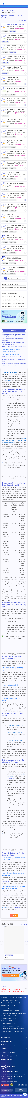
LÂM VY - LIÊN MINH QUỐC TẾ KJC (15, 69)
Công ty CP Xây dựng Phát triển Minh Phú (16, 48)
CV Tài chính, (21, 1028)
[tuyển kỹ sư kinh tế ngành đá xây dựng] (3, 206)
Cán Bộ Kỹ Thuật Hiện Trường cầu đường (16, 193)
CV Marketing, (13, 1013)
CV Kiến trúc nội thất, (7, 1021)
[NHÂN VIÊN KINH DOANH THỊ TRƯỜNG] (3, 121)
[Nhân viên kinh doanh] (3, 174)
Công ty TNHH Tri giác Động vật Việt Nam (16, 227)
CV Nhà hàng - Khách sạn (15, 1031)
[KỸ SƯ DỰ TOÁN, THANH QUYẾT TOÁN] (3, 163)
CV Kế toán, (15, 1008)
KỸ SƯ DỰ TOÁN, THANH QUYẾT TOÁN (16, 162)
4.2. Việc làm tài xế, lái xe (9, 352)
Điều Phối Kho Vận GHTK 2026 (15, 56)
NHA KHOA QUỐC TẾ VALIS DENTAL (16, 100)
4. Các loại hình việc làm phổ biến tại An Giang (14, 347)
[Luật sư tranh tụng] (3, 258)
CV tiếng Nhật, (13, 1000)
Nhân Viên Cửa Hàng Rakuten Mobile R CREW (15, 109)
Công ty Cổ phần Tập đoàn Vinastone (16, 206)
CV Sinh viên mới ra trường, (8, 1018)
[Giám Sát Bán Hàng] (3, 79)
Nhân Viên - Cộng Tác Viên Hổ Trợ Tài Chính (16, 151)
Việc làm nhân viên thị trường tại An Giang (14, 287)
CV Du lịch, (19, 1026)
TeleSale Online (11, 215)
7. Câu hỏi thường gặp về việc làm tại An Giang (14, 363)
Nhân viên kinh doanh (13, 172)
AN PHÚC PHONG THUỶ (13, 216)
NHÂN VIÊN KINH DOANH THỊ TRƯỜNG (15, 120)
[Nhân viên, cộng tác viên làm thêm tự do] (3, 184)
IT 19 (6, 958)
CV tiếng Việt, (22, 997)
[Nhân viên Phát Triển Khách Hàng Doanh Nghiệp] (3, 269)
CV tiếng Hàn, (4, 1000)
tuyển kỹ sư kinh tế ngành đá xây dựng (16, 204)
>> (23, 278)
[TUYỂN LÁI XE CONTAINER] (3, 132)
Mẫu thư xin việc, (16, 1003)
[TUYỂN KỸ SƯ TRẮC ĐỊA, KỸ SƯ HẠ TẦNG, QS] (3, 26)
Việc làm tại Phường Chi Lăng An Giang (13, 306)
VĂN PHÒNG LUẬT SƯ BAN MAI (14, 259)
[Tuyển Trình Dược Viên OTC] (3, 142)
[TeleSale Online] (3, 216)
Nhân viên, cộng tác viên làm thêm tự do (15, 183)
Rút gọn (14, 915)
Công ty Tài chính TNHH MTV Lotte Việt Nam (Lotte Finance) (16, 153)
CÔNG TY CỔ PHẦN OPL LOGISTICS (16, 132)
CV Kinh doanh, (5, 1010)
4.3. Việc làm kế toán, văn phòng (11, 354)
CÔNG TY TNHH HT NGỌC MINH (15, 26)
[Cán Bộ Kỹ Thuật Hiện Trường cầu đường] (3, 195)
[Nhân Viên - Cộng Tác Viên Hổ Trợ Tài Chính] (3, 153)
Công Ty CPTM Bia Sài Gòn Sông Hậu (16, 79)
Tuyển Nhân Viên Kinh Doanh (15, 35)
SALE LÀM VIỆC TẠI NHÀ (14, 67)
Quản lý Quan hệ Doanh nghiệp (15, 225)
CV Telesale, (12, 1028)
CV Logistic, (4, 1031)
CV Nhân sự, (18, 1010)
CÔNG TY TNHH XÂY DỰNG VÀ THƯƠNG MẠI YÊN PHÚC (14, 164)
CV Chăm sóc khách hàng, (8, 1023)
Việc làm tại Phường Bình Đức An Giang (13, 297)
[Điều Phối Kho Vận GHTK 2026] (3, 58)
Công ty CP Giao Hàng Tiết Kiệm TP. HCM (16, 58)
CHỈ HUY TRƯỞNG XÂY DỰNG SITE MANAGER (17, 46)
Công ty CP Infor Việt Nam (13, 121)
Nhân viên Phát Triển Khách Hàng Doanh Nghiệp (16, 267)
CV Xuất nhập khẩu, (12, 1015)
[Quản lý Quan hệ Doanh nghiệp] (3, 227)
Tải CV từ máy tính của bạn (10, 975)
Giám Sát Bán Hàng (12, 77)
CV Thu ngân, (4, 1028)
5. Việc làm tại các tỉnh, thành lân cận (11, 357)
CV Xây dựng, (22, 1013)
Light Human (10, 269)
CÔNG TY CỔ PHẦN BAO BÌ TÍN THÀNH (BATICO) (16, 174)
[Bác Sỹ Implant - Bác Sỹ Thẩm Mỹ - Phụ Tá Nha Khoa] (3, 100)
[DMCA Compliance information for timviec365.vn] (11, 1085)
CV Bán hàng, (4, 1013)
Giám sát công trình (12, 236)
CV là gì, (14, 1005)
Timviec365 (10, 778)
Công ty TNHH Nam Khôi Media (15, 185)
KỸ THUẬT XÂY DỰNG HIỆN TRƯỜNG (14, 246)
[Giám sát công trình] (3, 237)
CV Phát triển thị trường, (7, 1026)
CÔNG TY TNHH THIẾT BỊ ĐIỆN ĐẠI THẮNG (15, 237)
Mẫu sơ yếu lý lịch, (6, 1005)
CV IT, (11, 1010)
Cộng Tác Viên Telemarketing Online (15, 88)
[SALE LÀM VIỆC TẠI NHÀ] (3, 68)
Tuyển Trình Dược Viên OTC (15, 141)
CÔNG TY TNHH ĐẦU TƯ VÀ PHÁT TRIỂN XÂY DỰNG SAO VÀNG (15, 248)
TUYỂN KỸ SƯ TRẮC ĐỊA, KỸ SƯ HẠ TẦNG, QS (16, 25)
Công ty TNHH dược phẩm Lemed (15, 143)
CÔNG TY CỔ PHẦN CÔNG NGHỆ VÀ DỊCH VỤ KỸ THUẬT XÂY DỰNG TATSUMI (15, 195)
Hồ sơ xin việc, (5, 997)
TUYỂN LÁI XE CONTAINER (14, 130)
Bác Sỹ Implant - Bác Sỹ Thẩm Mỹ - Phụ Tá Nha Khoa (16, 99)
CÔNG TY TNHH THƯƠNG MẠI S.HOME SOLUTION (16, 37)
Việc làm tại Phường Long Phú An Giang (13, 303)
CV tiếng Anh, (13, 997)
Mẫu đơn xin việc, (5, 1003)
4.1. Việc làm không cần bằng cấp (11, 349)
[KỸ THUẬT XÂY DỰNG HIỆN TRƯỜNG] (3, 248)
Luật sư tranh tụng (12, 257)
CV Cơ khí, (3, 1015)
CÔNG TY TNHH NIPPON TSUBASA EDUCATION (15, 111)
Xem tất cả (24, 924)
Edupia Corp (10, 90)
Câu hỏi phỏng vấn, (6, 1008)
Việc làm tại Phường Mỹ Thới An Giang (12, 300)
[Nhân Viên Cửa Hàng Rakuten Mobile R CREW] (3, 111)
